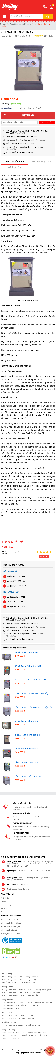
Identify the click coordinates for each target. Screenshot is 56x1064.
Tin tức (4, 901)
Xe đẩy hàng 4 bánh (10, 982)
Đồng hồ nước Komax (43, 1002)
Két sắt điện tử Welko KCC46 (26, 749)
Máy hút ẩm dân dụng (11, 1018)
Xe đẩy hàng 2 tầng (10, 979)
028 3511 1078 (21, 884)
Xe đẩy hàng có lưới (28, 982)
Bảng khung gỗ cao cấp (36, 1032)
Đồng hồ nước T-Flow (10, 1005)
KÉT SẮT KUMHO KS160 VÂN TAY (28, 762)
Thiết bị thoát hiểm (33, 1025)
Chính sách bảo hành (9, 920)
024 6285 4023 (35, 871)
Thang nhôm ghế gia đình (12, 992)
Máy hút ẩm (7, 1015)
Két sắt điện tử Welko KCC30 (26, 721)
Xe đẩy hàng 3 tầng (28, 979)
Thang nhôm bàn (9, 989)
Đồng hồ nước (7, 1002)
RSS (3, 912)
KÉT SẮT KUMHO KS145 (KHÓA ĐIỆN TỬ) (31, 694)
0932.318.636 (16, 576)
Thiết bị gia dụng (16, 24)
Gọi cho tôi (46, 122)
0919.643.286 (15, 602)
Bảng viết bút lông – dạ (11, 1038)
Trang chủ (4, 24)
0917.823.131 (16, 606)
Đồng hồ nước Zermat (11, 1008)
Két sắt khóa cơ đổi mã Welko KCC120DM (31, 680)
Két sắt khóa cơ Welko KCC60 (26, 652)
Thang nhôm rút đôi (33, 992)
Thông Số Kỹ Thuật (41, 161)
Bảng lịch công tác (28, 1035)
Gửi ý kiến (44, 556)
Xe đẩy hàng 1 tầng (10, 976)
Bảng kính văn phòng (10, 1035)
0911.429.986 (16, 581)
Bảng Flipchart (8, 1032)
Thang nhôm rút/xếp (29, 995)
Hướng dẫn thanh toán (10, 933)
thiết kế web (28, 1050)
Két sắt (27, 24)
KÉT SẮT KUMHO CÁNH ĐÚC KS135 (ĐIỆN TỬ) (33, 707)
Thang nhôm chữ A (26, 989)
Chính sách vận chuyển (10, 927)
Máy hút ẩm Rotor (29, 1018)
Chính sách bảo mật (9, 930)
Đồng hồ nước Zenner (30, 1005)
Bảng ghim (20, 1032)
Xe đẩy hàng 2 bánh (28, 976)
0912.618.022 (16, 597)
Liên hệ (4, 908)
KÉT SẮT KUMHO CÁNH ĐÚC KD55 (28, 735)
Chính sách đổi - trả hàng (11, 923)
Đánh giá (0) (14, 167)
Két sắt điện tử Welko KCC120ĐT (28, 666)
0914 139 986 (17, 586)
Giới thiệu (5, 898)
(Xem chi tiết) (20, 133)
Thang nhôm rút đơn (10, 995)
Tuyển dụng (6, 905)
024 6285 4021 (21, 871)
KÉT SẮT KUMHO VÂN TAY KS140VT (29, 776)
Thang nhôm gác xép (44, 989)
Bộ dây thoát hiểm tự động (12, 1025)
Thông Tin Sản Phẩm (14, 161)
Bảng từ (42, 1035)
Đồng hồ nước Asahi (24, 1002)
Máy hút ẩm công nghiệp (24, 1015)
